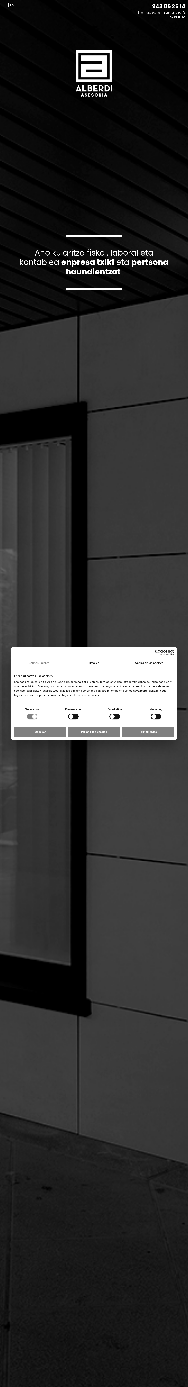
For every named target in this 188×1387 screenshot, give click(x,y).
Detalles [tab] (94, 662)
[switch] (71, 716)
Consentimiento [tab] (39, 662)
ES (12, 5)
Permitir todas (148, 731)
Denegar (40, 731)
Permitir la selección (94, 731)
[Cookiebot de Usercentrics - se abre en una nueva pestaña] (158, 652)
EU (5, 5)
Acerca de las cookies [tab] (149, 662)
